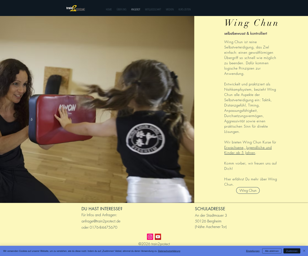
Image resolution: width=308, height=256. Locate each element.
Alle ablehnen (272, 250)
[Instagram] (150, 237)
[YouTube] (158, 237)
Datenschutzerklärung (169, 250)
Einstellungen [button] (253, 250)
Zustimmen (292, 250)
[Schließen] (304, 250)
